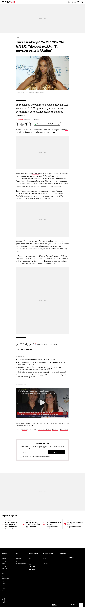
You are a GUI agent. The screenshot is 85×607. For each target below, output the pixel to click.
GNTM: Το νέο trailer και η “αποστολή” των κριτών (36, 359)
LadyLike (45, 563)
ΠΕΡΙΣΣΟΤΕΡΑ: (20, 356)
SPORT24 (45, 558)
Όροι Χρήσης (19, 561)
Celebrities (19, 38)
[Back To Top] (81, 605)
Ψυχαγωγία (4, 571)
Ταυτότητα (18, 558)
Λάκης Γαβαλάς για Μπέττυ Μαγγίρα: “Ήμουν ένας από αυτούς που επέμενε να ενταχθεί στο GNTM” (42, 376)
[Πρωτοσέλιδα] (69, 2)
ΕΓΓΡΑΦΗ (71, 557)
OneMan (45, 561)
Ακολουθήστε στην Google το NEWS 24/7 (29, 423)
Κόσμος (4, 561)
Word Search (64, 429)
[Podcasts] (75, 2)
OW (44, 566)
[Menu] (3, 2)
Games (24, 429)
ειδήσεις (63, 423)
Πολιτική (4, 558)
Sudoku (48, 429)
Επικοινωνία (18, 566)
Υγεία (3, 573)
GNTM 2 (35, 173)
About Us (18, 556)
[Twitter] (22, 124)
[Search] (82, 2)
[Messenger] (26, 124)
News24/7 (45, 556)
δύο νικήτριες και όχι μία (37, 178)
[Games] (78, 2)
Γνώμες (3, 563)
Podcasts (4, 585)
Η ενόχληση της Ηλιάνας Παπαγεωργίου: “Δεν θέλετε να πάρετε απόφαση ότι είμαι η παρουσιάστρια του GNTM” (40, 368)
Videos (3, 588)
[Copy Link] (30, 124)
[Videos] (72, 2)
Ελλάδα (4, 556)
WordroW (55, 429)
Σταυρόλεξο (42, 429)
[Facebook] (17, 124)
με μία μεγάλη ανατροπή (34, 176)
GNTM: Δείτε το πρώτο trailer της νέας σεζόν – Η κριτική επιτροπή (42, 372)
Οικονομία (4, 566)
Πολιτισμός (4, 568)
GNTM (25, 38)
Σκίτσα (3, 583)
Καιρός (3, 580)
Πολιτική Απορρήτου (21, 563)
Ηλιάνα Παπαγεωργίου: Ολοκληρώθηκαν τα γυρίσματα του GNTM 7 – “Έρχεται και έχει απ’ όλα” (42, 363)
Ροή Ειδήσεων (5, 578)
